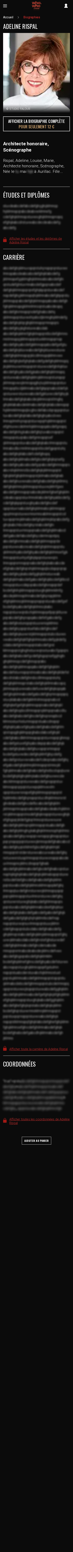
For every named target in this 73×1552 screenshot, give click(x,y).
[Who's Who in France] (36, 6)
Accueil (8, 17)
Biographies (31, 17)
